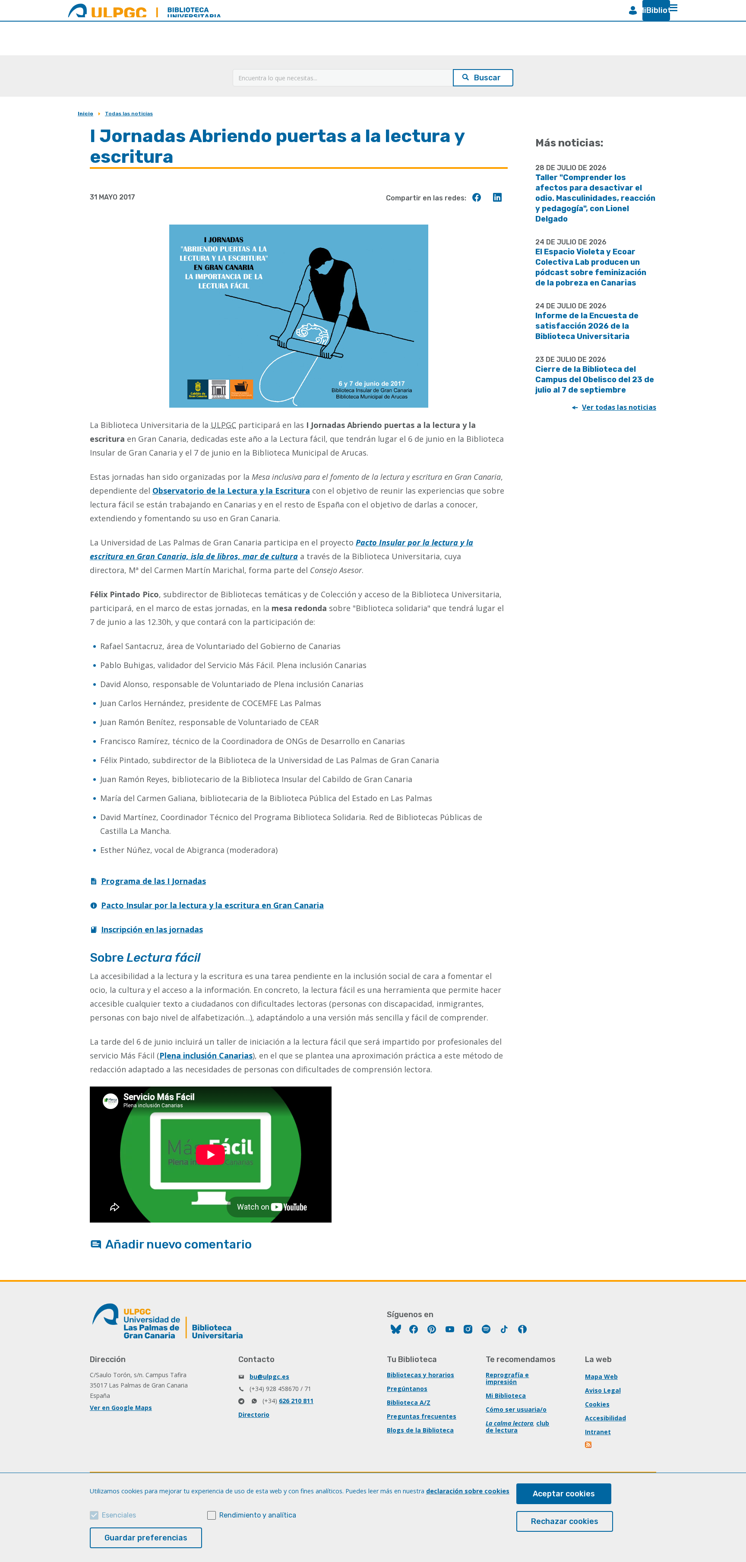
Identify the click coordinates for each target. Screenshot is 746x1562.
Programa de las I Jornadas (153, 881)
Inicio (85, 114)
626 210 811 (296, 1401)
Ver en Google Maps (121, 1408)
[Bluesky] (396, 1330)
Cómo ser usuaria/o (516, 1409)
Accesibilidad (605, 1418)
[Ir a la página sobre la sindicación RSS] (589, 1446)
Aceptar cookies (564, 1494)
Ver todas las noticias (619, 407)
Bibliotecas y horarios (420, 1375)
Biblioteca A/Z (408, 1402)
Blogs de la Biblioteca (420, 1430)
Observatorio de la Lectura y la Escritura (231, 490)
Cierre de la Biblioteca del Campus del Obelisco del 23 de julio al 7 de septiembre (594, 379)
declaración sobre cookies (467, 1491)
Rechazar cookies (564, 1521)
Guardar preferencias (145, 1538)
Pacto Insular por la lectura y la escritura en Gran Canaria (212, 905)
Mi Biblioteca (506, 1395)
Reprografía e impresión (507, 1378)
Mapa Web (601, 1376)
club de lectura (517, 1426)
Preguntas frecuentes (421, 1416)
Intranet (598, 1432)
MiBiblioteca (652, 10)
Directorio (253, 1414)
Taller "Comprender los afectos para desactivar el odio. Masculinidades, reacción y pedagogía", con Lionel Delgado (595, 198)
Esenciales (119, 1515)
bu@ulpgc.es (269, 1376)
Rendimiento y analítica (257, 1515)
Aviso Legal (603, 1390)
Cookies (597, 1404)
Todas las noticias (129, 114)
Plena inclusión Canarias (206, 1055)
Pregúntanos (407, 1389)
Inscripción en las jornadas (152, 929)
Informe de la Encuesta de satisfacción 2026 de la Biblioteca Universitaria (587, 326)
